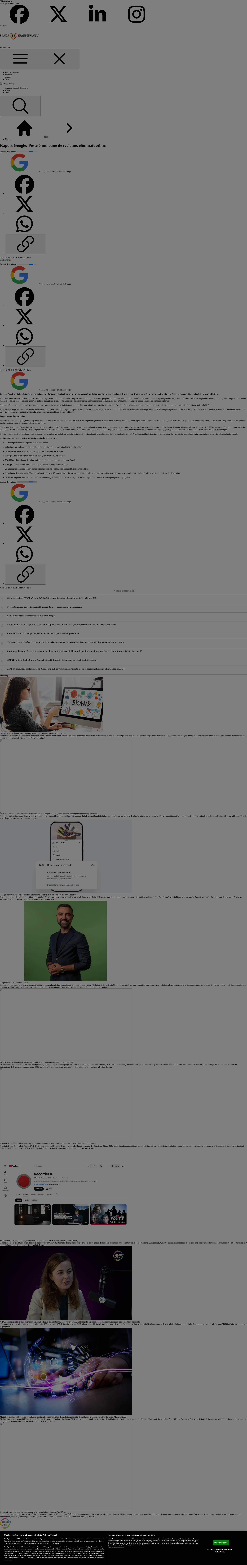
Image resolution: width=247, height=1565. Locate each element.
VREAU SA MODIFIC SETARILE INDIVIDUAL (219, 1551)
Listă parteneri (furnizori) (116, 1547)
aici (65, 1553)
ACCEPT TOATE (220, 1543)
